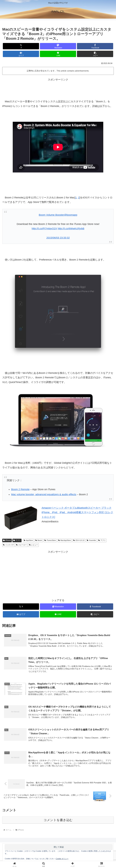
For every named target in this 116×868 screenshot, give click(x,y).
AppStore (29, 540)
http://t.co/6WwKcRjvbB (71, 228)
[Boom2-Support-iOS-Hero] (58, 420)
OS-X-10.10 (79, 540)
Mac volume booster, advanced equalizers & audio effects (43, 494)
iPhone (8, 540)
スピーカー (22, 545)
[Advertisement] (58, 88)
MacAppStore (65, 540)
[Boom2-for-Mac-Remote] (58, 314)
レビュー (34, 545)
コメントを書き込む (58, 820)
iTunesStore (51, 540)
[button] (95, 54)
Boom (39, 540)
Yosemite (92, 540)
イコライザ (9, 545)
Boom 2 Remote (20, 489)
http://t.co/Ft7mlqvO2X (44, 228)
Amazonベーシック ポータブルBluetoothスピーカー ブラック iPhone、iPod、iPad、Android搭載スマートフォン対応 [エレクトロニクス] (77, 512)
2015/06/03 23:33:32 (58, 237)
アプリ (18, 540)
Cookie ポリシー (62, 859)
